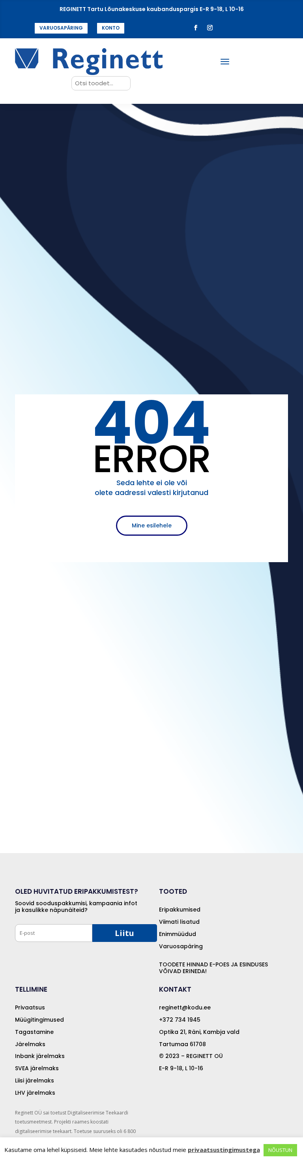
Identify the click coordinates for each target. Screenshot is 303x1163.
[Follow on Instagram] (209, 27)
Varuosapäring (181, 946)
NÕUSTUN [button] (280, 1150)
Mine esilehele (152, 525)
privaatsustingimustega (224, 1150)
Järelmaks (30, 1044)
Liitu (124, 933)
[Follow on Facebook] (195, 27)
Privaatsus (30, 1007)
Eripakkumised (179, 910)
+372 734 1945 (179, 1020)
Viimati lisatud (179, 922)
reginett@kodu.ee (185, 1007)
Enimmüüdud (177, 934)
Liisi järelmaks (34, 1080)
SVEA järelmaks (37, 1068)
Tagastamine (34, 1032)
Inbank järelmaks (40, 1056)
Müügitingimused (39, 1020)
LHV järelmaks (35, 1093)
